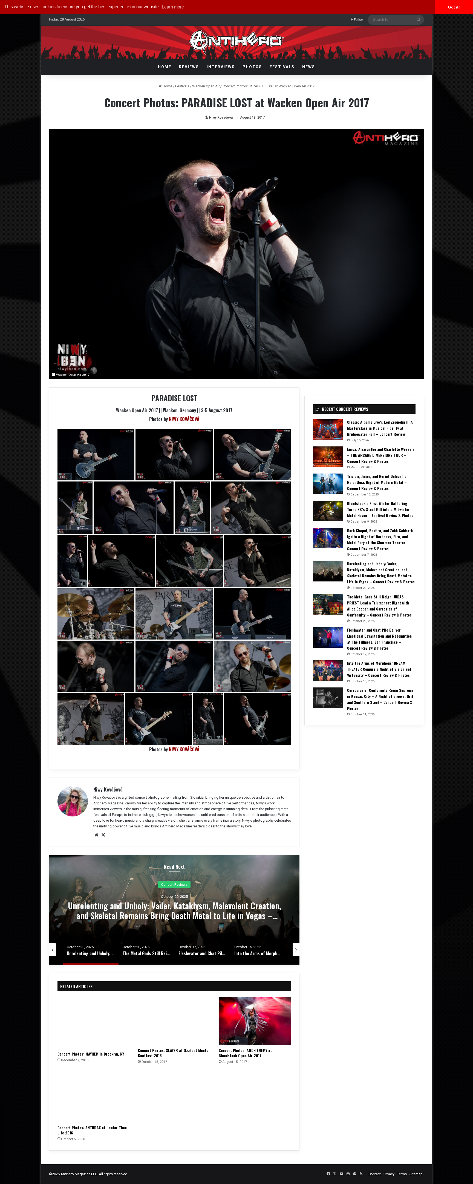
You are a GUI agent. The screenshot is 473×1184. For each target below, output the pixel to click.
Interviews (221, 67)
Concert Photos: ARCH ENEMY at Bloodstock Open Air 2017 (245, 1052)
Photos (252, 67)
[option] (174, 910)
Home (164, 67)
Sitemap (416, 1174)
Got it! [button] (454, 7)
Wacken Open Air (206, 86)
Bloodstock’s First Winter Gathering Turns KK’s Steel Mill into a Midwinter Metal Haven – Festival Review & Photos (380, 509)
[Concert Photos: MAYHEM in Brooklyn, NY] (93, 1022)
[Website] (96, 835)
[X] (103, 835)
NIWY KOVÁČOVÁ (184, 418)
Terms (402, 1174)
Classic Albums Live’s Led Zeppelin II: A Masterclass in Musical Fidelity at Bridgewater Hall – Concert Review (380, 428)
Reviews (189, 67)
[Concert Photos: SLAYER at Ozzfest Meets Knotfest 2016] (174, 1021)
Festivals (282, 67)
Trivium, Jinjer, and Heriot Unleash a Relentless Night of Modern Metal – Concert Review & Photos (377, 482)
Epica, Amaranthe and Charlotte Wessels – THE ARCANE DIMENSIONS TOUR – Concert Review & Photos (380, 455)
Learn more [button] (173, 7)
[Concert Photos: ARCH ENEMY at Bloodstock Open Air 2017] (255, 1021)
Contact (374, 1174)
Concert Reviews (174, 884)
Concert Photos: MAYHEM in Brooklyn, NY (90, 1054)
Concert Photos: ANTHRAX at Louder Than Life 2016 (92, 1130)
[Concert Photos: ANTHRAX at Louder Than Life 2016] (93, 1096)
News (308, 67)
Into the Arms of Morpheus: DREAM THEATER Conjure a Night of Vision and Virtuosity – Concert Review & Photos (379, 669)
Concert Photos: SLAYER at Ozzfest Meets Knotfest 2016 (173, 1052)
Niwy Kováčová (221, 117)
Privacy (388, 1174)
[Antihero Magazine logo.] (236, 42)
